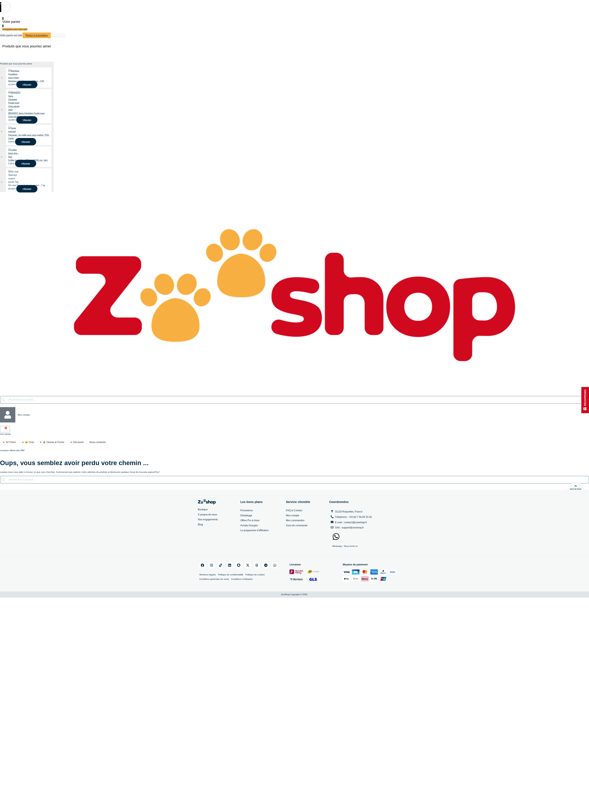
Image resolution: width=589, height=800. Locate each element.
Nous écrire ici (351, 546)
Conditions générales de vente (214, 579)
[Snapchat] (238, 565)
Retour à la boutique (37, 35)
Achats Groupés (249, 525)
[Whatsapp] (274, 565)
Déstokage (246, 515)
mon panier (5, 434)
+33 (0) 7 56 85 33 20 (360, 517)
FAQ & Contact (294, 510)
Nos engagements (208, 519)
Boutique (203, 509)
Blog (200, 524)
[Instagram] (211, 565)
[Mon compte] (7, 414)
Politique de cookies (255, 574)
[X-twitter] (247, 565)
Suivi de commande (297, 525)
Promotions (246, 510)
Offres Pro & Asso (250, 520)
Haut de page (575, 489)
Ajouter (26, 84)
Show (585, 400)
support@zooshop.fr (353, 527)
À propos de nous (207, 514)
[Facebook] (202, 565)
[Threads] (256, 565)
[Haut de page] (576, 486)
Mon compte (24, 415)
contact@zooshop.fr (355, 522)
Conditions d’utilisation (242, 579)
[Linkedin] (229, 565)
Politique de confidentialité (230, 574)
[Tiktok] (220, 565)
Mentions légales (207, 574)
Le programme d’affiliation (254, 530)
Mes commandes (295, 520)
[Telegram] (265, 565)
